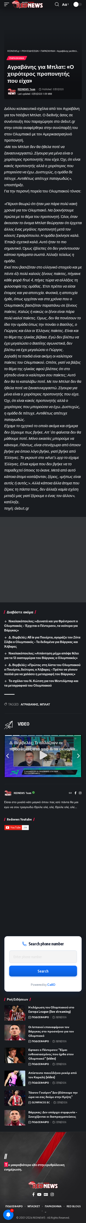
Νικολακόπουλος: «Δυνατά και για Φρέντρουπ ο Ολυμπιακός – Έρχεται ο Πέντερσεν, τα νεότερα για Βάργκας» (41, 625)
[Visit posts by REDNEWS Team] (11, 91)
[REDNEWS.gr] (27, 4)
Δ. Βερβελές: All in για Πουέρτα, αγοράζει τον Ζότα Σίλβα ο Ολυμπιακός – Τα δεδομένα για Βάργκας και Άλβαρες (42, 641)
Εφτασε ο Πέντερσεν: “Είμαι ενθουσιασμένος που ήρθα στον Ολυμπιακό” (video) (51, 1054)
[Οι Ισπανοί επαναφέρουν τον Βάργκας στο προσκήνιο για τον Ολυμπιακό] (14, 1032)
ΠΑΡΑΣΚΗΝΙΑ (16, 58)
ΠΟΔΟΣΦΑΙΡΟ (40, 1017)
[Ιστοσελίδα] (70, 793)
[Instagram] (80, 793)
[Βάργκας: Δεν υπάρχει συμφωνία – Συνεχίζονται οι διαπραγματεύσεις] (14, 1118)
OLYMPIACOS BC (41, 1102)
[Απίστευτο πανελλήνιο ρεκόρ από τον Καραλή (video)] (14, 1078)
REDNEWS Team (26, 89)
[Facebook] (75, 793)
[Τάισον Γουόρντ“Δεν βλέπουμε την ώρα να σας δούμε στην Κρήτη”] (14, 1098)
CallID (51, 984)
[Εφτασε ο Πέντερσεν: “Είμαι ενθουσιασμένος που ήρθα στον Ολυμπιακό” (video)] (14, 1055)
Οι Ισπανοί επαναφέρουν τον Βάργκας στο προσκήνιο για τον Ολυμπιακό (51, 1031)
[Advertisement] (43, 559)
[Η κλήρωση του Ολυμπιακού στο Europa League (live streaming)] (14, 1013)
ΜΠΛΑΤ (45, 704)
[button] (7, 4)
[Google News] (46, 1194)
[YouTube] (39, 1194)
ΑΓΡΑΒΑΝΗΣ (29, 704)
